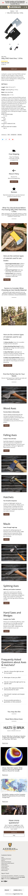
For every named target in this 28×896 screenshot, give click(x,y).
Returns (3, 860)
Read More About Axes (14, 719)
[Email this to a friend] (12, 139)
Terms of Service (5, 866)
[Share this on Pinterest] (9, 139)
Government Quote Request (7, 863)
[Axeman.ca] (14, 7)
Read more (5, 743)
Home (12, 11)
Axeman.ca (10, 893)
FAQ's (2, 857)
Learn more (14, 163)
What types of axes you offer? (12, 677)
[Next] (18, 44)
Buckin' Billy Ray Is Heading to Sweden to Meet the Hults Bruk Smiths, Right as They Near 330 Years (14, 737)
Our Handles (8, 365)
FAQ (14, 835)
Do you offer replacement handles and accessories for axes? (14, 688)
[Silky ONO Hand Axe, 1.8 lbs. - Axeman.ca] (14, 29)
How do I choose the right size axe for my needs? (14, 672)
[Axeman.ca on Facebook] (3, 881)
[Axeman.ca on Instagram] (5, 881)
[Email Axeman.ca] (2, 881)
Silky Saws (3, 56)
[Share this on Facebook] (6, 139)
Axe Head (7, 279)
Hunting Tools (13, 134)
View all (6, 425)
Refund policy (4, 870)
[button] (4, 61)
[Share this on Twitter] (2, 139)
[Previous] (10, 44)
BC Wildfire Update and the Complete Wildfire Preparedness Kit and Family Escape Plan (13, 795)
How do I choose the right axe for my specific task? (14, 682)
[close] (26, 2)
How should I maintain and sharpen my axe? (14, 695)
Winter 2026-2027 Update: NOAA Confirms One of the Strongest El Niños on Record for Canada (12, 769)
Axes (8, 134)
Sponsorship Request (6, 861)
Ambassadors (4, 864)
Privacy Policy (4, 867)
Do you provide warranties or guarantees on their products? (12, 701)
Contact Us (14, 832)
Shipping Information (6, 859)
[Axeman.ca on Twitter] (6, 881)
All (17, 11)
